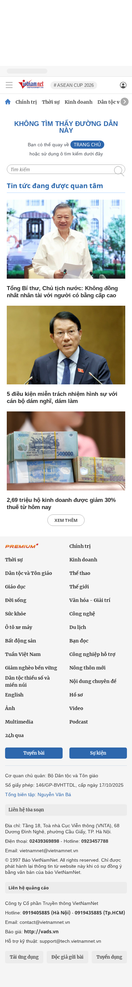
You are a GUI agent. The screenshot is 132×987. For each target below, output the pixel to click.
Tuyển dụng (109, 957)
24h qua (14, 735)
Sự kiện (98, 753)
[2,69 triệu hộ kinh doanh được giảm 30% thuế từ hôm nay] (66, 451)
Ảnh (10, 708)
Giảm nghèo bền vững (31, 668)
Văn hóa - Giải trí (89, 600)
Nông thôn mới (87, 668)
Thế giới (79, 587)
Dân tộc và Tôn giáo (28, 573)
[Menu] (9, 85)
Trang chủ (87, 144)
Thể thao (79, 573)
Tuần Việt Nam (23, 654)
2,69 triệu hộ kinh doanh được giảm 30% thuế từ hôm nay (61, 503)
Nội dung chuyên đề (92, 681)
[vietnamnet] (32, 89)
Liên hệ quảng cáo (28, 888)
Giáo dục (15, 587)
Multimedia (19, 722)
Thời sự (51, 102)
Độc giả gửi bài (67, 957)
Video (76, 708)
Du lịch (77, 627)
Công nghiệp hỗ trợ (92, 654)
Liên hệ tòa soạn (26, 810)
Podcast (78, 722)
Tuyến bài (34, 753)
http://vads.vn (41, 931)
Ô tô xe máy (18, 627)
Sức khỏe (15, 614)
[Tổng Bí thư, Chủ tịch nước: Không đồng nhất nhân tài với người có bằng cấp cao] (66, 240)
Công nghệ (82, 614)
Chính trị (26, 102)
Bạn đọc (78, 641)
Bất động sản (20, 641)
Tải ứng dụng (24, 957)
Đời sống (15, 600)
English (14, 695)
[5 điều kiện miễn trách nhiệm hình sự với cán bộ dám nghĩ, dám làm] (66, 346)
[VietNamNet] (7, 102)
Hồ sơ (76, 695)
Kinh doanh (78, 102)
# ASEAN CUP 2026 (74, 85)
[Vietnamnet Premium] (22, 549)
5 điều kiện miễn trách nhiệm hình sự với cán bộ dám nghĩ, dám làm (62, 397)
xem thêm (66, 520)
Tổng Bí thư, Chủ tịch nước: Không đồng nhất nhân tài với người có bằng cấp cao (62, 292)
